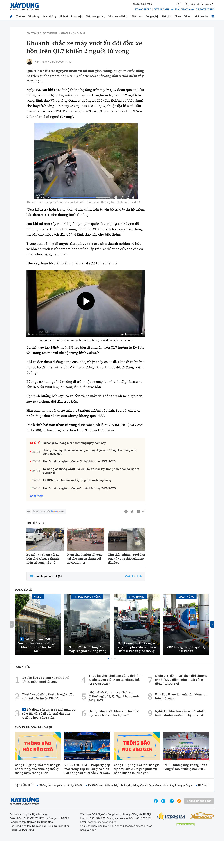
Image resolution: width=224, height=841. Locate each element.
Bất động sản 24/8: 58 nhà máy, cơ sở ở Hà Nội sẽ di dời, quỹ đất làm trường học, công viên (48, 713)
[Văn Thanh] (29, 62)
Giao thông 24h (73, 33)
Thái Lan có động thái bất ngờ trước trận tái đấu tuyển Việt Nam (48, 696)
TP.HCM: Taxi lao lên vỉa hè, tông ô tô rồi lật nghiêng (77, 480)
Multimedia (201, 16)
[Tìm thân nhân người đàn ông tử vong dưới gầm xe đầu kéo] (126, 539)
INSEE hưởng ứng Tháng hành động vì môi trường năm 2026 (185, 767)
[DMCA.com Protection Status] (185, 824)
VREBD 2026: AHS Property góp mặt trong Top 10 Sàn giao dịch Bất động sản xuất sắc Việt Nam (87, 769)
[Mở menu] (212, 16)
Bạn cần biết (24, 785)
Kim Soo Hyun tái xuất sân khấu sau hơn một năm (181, 696)
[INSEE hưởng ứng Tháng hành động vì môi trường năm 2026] (186, 746)
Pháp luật (76, 16)
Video (187, 16)
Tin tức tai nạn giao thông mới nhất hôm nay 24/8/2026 (79, 488)
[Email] (138, 511)
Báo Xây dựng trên (41, 511)
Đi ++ (178, 16)
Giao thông (49, 16)
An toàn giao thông (182, 9)
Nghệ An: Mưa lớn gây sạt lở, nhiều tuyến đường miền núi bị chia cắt (180, 713)
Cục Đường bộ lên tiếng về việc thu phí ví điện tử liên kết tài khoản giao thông (137, 647)
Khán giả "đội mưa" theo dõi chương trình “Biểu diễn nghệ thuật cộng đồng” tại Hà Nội (181, 680)
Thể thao (137, 16)
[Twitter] (132, 511)
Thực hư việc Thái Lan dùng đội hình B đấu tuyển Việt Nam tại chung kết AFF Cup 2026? (115, 680)
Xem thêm (36, 496)
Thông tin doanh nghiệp (33, 727)
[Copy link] (143, 511)
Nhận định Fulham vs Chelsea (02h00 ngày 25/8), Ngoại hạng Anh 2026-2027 (114, 696)
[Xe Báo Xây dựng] (202, 815)
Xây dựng (34, 16)
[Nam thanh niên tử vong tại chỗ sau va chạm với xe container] (85, 539)
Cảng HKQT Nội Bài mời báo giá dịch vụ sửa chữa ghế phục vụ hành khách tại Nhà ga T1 (137, 769)
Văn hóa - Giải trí (118, 16)
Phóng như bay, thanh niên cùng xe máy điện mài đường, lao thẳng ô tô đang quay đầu (89, 452)
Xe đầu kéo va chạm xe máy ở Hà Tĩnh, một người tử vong (45, 680)
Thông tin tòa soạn (199, 801)
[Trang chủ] (11, 16)
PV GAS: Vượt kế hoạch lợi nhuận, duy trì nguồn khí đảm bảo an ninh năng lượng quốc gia (140, 785)
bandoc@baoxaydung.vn (102, 821)
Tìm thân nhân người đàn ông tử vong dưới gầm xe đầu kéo (126, 558)
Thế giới (166, 16)
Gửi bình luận (134, 576)
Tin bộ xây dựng (205, 9)
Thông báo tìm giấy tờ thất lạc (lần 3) (61, 785)
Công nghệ (151, 16)
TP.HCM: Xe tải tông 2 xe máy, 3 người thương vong (87, 649)
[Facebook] (126, 511)
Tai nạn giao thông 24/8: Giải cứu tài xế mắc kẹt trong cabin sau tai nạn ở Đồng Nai (91, 471)
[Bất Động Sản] (171, 816)
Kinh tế (63, 16)
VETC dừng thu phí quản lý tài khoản (186, 649)
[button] (108, 658)
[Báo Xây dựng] (24, 6)
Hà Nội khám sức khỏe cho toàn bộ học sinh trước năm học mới (114, 713)
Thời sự (20, 16)
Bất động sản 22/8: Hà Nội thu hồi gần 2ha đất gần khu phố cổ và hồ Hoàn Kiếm (38, 645)
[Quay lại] (28, 511)
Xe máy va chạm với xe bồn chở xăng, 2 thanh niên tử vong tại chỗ (42, 558)
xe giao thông (143, 9)
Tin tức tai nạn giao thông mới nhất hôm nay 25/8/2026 (79, 461)
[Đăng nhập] (187, 4)
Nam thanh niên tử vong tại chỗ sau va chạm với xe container (85, 558)
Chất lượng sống (95, 16)
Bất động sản (161, 9)
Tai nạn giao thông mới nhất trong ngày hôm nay (74, 443)
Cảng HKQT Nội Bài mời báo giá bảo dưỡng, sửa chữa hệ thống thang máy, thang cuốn (37, 769)
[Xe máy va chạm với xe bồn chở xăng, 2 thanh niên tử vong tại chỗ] (45, 539)
